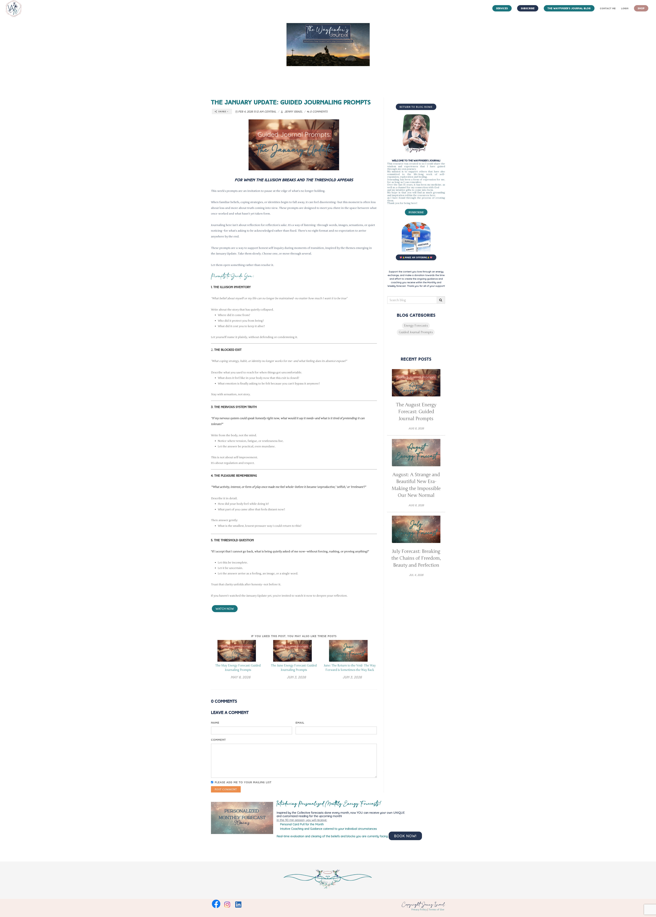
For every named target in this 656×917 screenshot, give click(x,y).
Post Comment (226, 789)
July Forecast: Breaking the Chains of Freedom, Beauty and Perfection (416, 558)
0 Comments (318, 111)
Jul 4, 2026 (416, 575)
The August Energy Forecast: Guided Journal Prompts (416, 412)
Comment (218, 739)
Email (300, 722)
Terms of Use (436, 909)
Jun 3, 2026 (296, 677)
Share (222, 111)
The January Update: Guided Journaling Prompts (291, 102)
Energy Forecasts (416, 325)
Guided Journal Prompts (416, 332)
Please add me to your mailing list (243, 782)
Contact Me (608, 8)
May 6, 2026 (240, 677)
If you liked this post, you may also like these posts (294, 636)
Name (215, 722)
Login (624, 8)
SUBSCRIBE (416, 212)
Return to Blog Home (416, 107)
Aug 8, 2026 (416, 428)
